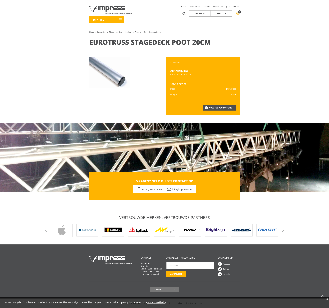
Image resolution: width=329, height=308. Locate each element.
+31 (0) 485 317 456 (152, 189)
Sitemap (157, 289)
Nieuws (207, 6)
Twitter (226, 269)
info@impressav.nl (182, 189)
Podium (128, 32)
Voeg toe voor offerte (220, 108)
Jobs (228, 6)
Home (183, 6)
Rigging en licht (115, 32)
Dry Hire (98, 19)
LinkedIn (226, 274)
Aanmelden (176, 274)
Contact (236, 6)
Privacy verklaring (156, 302)
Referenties (218, 6)
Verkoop (221, 13)
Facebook (227, 264)
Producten (101, 32)
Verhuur (200, 13)
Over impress (194, 6)
